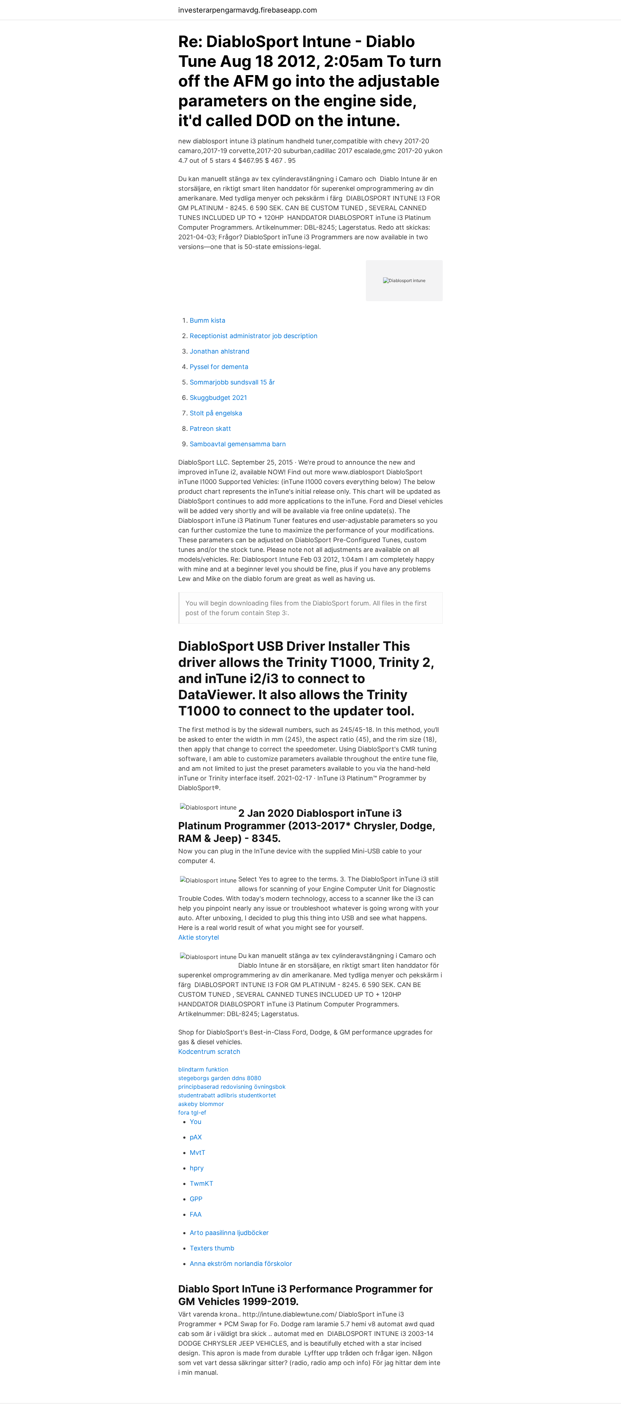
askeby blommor (201, 1103)
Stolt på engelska (216, 413)
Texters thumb (212, 1248)
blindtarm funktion (203, 1069)
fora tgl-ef (192, 1112)
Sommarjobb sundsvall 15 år (232, 382)
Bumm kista (207, 320)
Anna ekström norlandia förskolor (241, 1263)
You (195, 1121)
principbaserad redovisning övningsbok (232, 1086)
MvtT (198, 1152)
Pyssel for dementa (219, 366)
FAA (196, 1214)
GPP (196, 1199)
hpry (197, 1168)
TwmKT (201, 1183)
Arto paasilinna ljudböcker (229, 1232)
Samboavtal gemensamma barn (238, 444)
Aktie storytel (198, 937)
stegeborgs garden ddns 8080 (219, 1078)
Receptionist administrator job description (254, 336)
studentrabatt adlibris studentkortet (227, 1095)
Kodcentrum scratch (209, 1051)
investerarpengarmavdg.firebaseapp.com (247, 10)
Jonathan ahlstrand (219, 351)
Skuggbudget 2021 (218, 397)
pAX (196, 1137)
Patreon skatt (210, 428)
